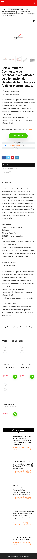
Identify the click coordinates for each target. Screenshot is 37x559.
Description (7, 165)
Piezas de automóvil (16, 9)
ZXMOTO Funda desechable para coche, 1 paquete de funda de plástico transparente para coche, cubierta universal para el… (22, 490)
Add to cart (18, 136)
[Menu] (2, 3)
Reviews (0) (7, 172)
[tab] (18, 165)
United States (15, 145)
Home (3, 9)
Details (30, 129)
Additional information (10, 168)
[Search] (33, 3)
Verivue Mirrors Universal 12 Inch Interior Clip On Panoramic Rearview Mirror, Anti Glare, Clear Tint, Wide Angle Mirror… (22, 440)
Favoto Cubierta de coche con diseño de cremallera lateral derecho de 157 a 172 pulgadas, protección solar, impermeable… (23, 516)
